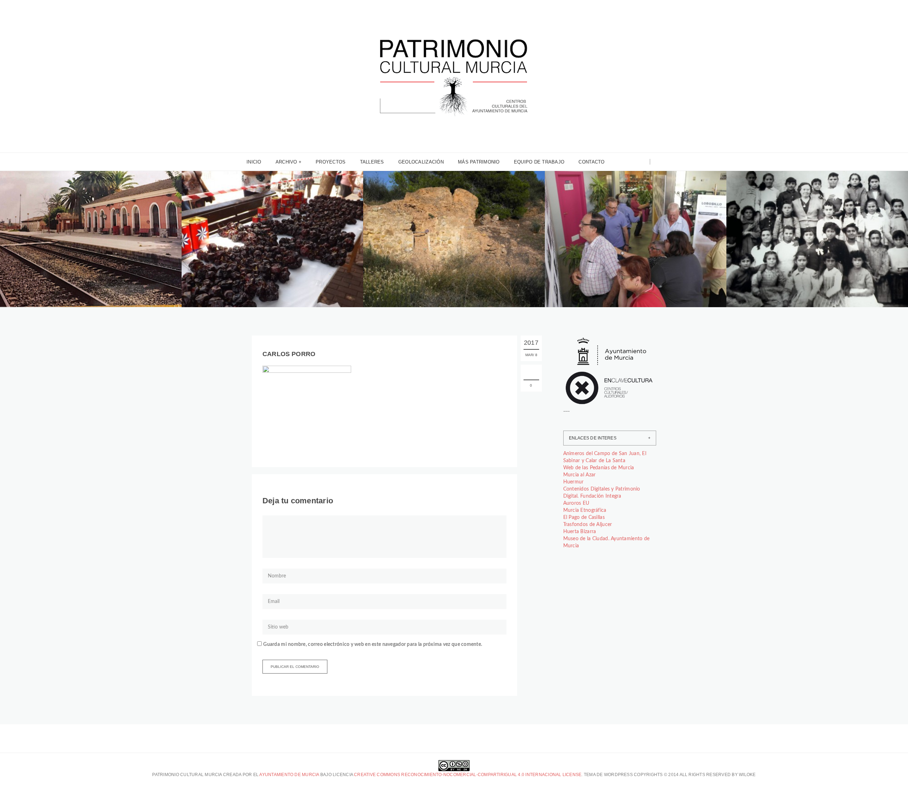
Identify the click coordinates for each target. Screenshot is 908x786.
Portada (100, 238)
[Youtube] (642, 161)
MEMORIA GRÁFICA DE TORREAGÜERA (805, 252)
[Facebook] (624, 161)
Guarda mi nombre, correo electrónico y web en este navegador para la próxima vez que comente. (372, 644)
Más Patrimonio (479, 162)
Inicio (254, 162)
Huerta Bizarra (579, 531)
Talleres (372, 162)
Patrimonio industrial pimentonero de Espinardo (258, 235)
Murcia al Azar (579, 474)
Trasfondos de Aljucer (587, 524)
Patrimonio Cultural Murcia (53, 238)
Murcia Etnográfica (585, 510)
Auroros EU (576, 503)
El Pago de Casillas (584, 517)
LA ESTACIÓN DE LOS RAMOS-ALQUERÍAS (83, 252)
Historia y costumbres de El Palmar (426, 238)
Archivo (286, 162)
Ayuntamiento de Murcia (289, 774)
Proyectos (330, 162)
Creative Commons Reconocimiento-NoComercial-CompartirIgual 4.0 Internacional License (467, 774)
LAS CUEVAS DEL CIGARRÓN (427, 252)
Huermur (573, 482)
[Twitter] (633, 161)
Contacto (591, 162)
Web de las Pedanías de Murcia (598, 467)
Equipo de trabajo (539, 162)
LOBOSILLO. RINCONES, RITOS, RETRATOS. (629, 252)
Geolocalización (421, 162)
